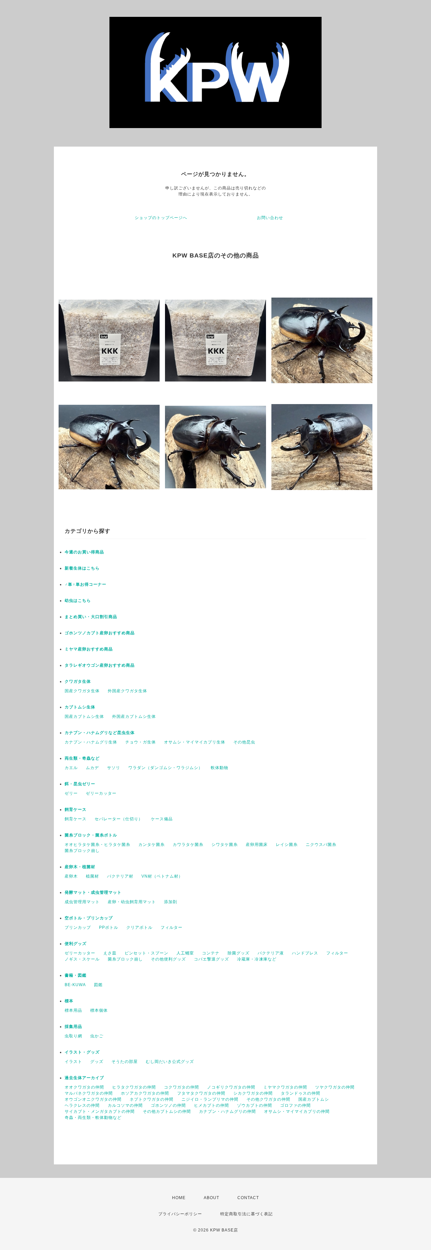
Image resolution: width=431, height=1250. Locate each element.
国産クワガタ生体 (82, 691)
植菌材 (92, 876)
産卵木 (71, 876)
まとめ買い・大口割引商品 (91, 616)
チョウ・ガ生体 (140, 742)
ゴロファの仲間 (295, 1105)
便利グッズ (76, 943)
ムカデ (92, 767)
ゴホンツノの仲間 (168, 1105)
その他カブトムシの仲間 (167, 1111)
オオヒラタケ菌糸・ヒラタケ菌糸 (97, 844)
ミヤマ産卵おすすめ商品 (89, 649)
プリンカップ (78, 927)
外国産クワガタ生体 (127, 691)
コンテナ (211, 953)
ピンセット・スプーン (146, 953)
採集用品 (73, 1026)
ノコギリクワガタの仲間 (231, 1087)
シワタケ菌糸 (224, 844)
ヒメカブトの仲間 (211, 1105)
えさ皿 (110, 953)
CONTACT (248, 1197)
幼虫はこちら (78, 600)
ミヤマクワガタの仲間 (285, 1087)
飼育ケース (76, 809)
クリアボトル (139, 927)
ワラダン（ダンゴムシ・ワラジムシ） (165, 767)
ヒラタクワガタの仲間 (134, 1087)
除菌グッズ (239, 953)
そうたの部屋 (124, 1061)
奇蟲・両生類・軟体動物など (93, 1117)
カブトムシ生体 (80, 707)
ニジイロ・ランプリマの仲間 (209, 1099)
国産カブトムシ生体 (84, 716)
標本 (69, 1001)
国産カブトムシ (313, 1099)
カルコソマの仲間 (125, 1105)
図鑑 (98, 984)
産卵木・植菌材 (80, 866)
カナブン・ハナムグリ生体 (91, 742)
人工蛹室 (185, 953)
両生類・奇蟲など (82, 758)
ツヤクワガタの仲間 (335, 1087)
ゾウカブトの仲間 (254, 1105)
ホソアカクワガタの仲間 (145, 1093)
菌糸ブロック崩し (82, 850)
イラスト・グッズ (82, 1052)
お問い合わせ (270, 217)
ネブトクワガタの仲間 (151, 1099)
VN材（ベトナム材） (162, 876)
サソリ (113, 767)
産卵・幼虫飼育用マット (132, 902)
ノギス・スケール (82, 959)
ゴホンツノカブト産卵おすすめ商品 (100, 633)
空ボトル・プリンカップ (89, 918)
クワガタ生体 (78, 681)
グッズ (96, 1061)
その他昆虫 (244, 742)
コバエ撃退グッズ (211, 959)
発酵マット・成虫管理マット (93, 892)
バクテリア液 (271, 953)
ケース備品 (162, 819)
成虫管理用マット (82, 902)
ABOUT (211, 1197)
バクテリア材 (120, 876)
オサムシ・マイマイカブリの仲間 (297, 1111)
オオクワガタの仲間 (84, 1087)
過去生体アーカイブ (84, 1077)
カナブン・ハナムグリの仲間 (227, 1111)
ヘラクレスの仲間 (82, 1105)
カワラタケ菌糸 (188, 844)
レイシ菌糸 (287, 844)
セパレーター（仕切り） (119, 819)
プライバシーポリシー (180, 1214)
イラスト (73, 1061)
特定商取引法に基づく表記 (246, 1214)
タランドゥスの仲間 (300, 1093)
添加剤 (170, 902)
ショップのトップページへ (161, 217)
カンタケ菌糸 (151, 844)
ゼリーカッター (101, 793)
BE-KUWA (75, 984)
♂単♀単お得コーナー (85, 584)
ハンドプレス (305, 953)
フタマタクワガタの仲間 (201, 1093)
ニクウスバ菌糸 (321, 844)
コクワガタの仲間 (181, 1087)
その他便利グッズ (168, 959)
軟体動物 (219, 767)
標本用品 (73, 1010)
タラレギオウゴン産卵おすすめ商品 (100, 665)
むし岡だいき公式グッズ (170, 1061)
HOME (179, 1197)
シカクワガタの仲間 (253, 1093)
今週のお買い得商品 (84, 552)
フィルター (172, 927)
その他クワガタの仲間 (268, 1099)
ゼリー (71, 793)
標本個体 (99, 1010)
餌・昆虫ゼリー (80, 784)
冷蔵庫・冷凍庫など (256, 959)
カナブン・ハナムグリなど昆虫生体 (100, 732)
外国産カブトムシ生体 (134, 716)
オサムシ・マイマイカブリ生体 (194, 742)
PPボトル (108, 927)
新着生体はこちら (82, 568)
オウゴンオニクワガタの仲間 (93, 1099)
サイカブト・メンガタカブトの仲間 (100, 1111)
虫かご (96, 1036)
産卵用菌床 (257, 844)
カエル (71, 767)
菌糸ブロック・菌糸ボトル (91, 835)
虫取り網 (73, 1036)
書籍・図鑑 (76, 975)
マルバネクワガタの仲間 (89, 1093)
